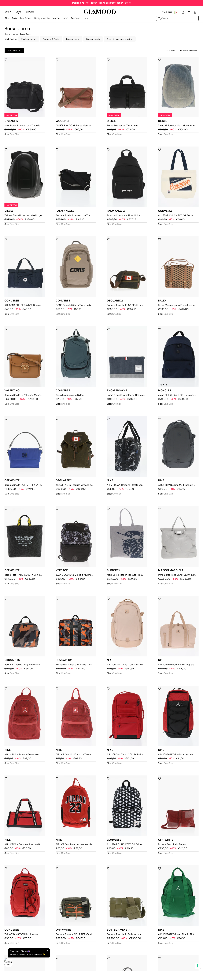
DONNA (120, 3)
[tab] (8, 12)
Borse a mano (72, 39)
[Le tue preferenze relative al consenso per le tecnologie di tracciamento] (198, 966)
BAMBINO (30, 12)
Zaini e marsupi (28, 39)
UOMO (128, 3)
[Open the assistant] (8, 962)
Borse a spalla (93, 39)
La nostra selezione (188, 50)
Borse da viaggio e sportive (120, 39)
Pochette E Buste (51, 39)
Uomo (15, 34)
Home (7, 34)
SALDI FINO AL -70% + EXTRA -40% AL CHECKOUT (94, 3)
